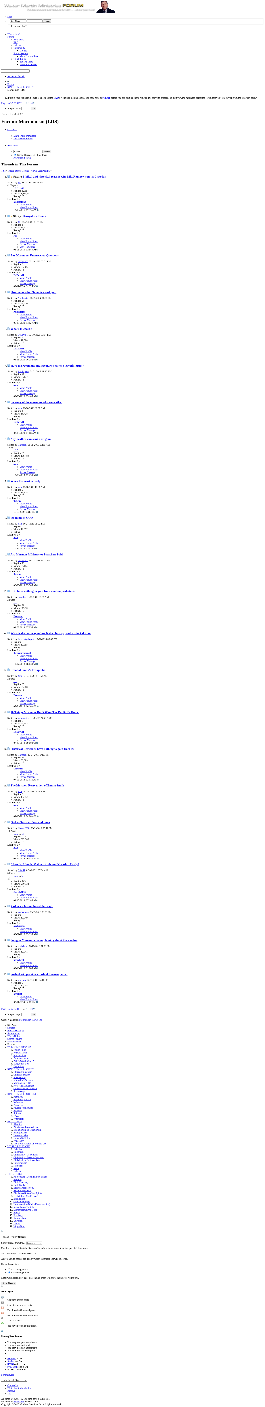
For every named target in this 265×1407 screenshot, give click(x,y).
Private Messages (15, 1030)
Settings (11, 1027)
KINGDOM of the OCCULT (21, 1094)
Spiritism (17, 1113)
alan (20, 408)
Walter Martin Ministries (19, 1388)
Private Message (27, 244)
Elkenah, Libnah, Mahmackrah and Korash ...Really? (45, 864)
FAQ (15, 42)
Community (19, 48)
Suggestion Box (21, 1063)
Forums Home (14, 1041)
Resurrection (19, 1218)
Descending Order (20, 1272)
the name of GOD (22, 517)
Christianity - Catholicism (25, 1154)
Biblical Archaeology (23, 1187)
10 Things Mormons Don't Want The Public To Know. (45, 712)
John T (21, 676)
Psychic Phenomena (23, 1107)
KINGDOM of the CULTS (20, 87)
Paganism (18, 1105)
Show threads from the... (13, 1243)
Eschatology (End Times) (25, 1196)
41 (22, 188)
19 (22, 833)
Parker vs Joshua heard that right (32, 906)
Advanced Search (16, 76)
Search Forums (14, 1039)
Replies (25, 170)
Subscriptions (13, 1033)
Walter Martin (20, 1052)
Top (40, 1020)
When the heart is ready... (27, 481)
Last (31, 103)
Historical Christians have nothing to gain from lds (42, 748)
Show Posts (41, 155)
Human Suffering (21, 1138)
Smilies (10, 1361)
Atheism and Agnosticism (25, 1127)
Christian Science (21, 1074)
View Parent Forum (23, 138)
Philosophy (18, 1141)
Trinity (16, 1223)
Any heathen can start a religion (30, 439)
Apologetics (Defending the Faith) (30, 1176)
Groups (23, 50)
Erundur (22, 597)
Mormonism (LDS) (22, 1083)
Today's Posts (26, 61)
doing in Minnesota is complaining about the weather (44, 940)
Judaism (17, 1171)
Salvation (18, 1221)
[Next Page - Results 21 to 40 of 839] (27, 103)
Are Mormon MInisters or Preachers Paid (36, 554)
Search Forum (12, 145)
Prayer (16, 1212)
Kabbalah (18, 1102)
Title (3, 170)
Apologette (23, 298)
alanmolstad (23, 718)
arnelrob (22, 980)
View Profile (26, 204)
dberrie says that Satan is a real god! (33, 292)
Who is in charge (21, 328)
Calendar (17, 45)
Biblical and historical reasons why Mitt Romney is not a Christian (64, 176)
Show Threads (24, 155)
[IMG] (10, 1364)
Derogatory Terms (34, 216)
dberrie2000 (23, 828)
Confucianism (20, 1163)
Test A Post (18, 1066)
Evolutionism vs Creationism (27, 1130)
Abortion (17, 1124)
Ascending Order (19, 1269)
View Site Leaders (28, 64)
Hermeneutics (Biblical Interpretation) (31, 1204)
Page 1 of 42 (7, 103)
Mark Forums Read (29, 56)
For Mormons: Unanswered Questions (35, 255)
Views (34, 170)
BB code (11, 1358)
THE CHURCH (15, 1174)
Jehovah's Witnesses (23, 1080)
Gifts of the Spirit (21, 1201)
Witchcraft (18, 1118)
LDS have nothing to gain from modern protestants (43, 591)
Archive (11, 1391)
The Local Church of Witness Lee (29, 1143)
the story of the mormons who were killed (36, 402)
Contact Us (12, 1385)
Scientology (19, 1091)
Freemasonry (19, 1077)
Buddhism (18, 1152)
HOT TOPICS (14, 1121)
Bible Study (19, 1185)
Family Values (20, 1132)
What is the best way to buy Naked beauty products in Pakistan (51, 633)
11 (21, 103)
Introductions (19, 1055)
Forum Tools (12, 130)
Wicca (16, 1116)
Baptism (17, 1179)
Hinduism (18, 1165)
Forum (10, 37)
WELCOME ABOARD (19, 1047)
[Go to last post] (37, 210)
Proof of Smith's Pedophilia (28, 670)
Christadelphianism (22, 1072)
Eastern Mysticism (22, 1099)
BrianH (21, 870)
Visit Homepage (27, 247)
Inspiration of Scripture (24, 1207)
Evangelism (19, 1198)
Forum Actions (20, 53)
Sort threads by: (8, 1253)
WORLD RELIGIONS (18, 1146)
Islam (16, 1168)
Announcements (21, 1058)
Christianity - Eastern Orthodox (28, 1157)
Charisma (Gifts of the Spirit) (27, 1193)
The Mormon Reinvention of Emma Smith (37, 785)
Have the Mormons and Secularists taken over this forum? (47, 365)
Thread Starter (14, 170)
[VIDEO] (12, 1366)
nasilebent (22, 946)
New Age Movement (23, 1085)
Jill (19, 182)
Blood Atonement (22, 1190)
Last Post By (44, 170)
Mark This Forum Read (24, 135)
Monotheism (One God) (25, 1209)
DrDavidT (23, 261)
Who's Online (14, 1036)
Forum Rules (19, 1050)
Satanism (17, 1110)
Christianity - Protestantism (26, 1160)
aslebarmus (23, 912)
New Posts (18, 39)
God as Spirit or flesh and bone (30, 822)
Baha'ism (17, 1149)
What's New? (13, 34)
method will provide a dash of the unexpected (39, 974)
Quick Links (19, 59)
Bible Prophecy (21, 1182)
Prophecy (18, 1215)
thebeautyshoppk (26, 639)
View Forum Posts (29, 207)
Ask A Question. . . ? (23, 1061)
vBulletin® (18, 1401)
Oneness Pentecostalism (25, 1088)
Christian (22, 444)
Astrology (18, 1096)
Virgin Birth (19, 1226)
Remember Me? (18, 26)
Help (9, 16)
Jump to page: (14, 108)
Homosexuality (20, 1135)
